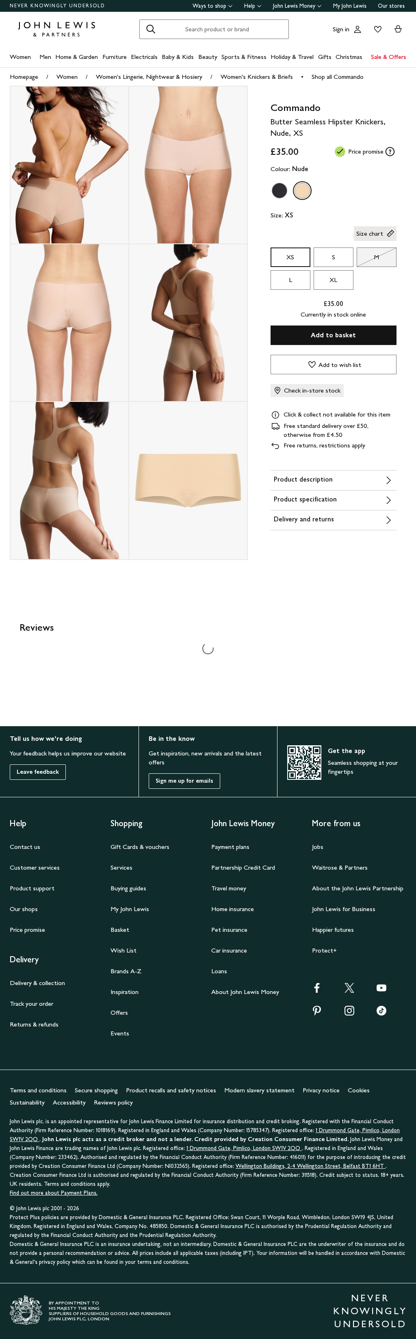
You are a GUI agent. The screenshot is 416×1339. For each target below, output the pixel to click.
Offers (119, 1012)
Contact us (25, 847)
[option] (279, 191)
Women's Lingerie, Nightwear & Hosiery (149, 76)
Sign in (341, 29)
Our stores (391, 5)
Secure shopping (96, 1090)
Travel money (228, 888)
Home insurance (232, 909)
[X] (349, 990)
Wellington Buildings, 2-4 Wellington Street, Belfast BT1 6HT (311, 1166)
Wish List (123, 950)
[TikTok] (381, 1013)
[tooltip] (390, 151)
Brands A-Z (125, 971)
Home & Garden (76, 57)
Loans (219, 971)
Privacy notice (321, 1090)
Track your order (31, 1003)
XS (290, 257)
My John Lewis (349, 5)
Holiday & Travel (292, 57)
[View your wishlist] (376, 29)
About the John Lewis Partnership (357, 888)
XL (333, 280)
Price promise (27, 929)
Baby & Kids (178, 57)
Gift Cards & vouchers (139, 847)
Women (20, 57)
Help (249, 5)
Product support (32, 888)
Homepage (24, 76)
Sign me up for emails (184, 780)
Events (119, 1033)
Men (45, 57)
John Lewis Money (294, 5)
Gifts (325, 57)
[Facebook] (317, 990)
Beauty (207, 57)
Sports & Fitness (243, 57)
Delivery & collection (37, 983)
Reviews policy (113, 1102)
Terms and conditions (38, 1090)
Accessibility (69, 1102)
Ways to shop (209, 5)
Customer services (35, 867)
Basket (119, 929)
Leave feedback (38, 771)
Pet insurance (229, 929)
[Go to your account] (357, 29)
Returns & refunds (34, 1024)
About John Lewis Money (245, 992)
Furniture (114, 57)
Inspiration (124, 992)
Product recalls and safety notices (171, 1090)
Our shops (24, 909)
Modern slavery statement (259, 1090)
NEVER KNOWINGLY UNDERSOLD (57, 6)
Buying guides (128, 888)
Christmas (349, 57)
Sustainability (27, 1102)
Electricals (144, 57)
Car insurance (229, 950)
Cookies (359, 1090)
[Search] (150, 29)
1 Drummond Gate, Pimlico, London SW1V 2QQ (244, 1148)
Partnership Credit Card (243, 867)
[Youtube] (381, 990)
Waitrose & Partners (340, 867)
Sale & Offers (388, 57)
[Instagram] (349, 1013)
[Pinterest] (317, 1013)
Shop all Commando (338, 76)
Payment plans (230, 847)
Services (121, 867)
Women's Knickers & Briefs (257, 76)
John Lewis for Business (343, 909)
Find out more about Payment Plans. (54, 1192)
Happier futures (333, 929)
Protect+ (324, 950)
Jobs (317, 847)
